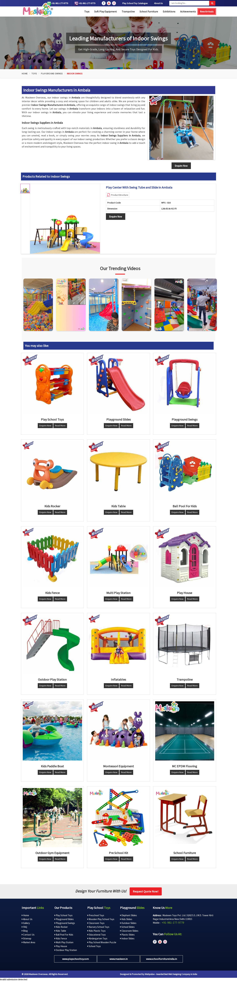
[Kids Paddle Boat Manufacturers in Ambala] (52, 731)
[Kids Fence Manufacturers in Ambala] (52, 557)
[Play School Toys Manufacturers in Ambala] (52, 384)
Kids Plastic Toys (97, 930)
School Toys (94, 946)
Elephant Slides (129, 915)
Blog (25, 930)
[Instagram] (38, 305)
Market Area (29, 942)
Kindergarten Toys (97, 938)
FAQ (25, 926)
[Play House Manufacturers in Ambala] (184, 557)
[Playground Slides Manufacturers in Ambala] (118, 384)
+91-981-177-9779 (59, 3)
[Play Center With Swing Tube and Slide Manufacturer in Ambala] (65, 219)
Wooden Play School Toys (101, 919)
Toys (86, 11)
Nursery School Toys (98, 926)
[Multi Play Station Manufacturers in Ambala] (118, 557)
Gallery (26, 923)
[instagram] (114, 3)
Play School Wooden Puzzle (102, 942)
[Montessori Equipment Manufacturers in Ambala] (118, 731)
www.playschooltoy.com (75, 958)
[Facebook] (104, 3)
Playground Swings (52, 73)
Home (25, 73)
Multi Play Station (64, 942)
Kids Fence (61, 938)
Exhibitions (169, 11)
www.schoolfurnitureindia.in (161, 958)
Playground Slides (64, 919)
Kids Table (60, 930)
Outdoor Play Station (66, 950)
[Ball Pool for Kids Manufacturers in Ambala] (184, 470)
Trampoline (128, 11)
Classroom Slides (129, 930)
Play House (61, 946)
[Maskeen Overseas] (37, 10)
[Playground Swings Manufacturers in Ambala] (184, 384)
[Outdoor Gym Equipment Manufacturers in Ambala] (52, 817)
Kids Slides (126, 919)
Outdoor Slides (128, 923)
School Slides (128, 926)
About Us (158, 3)
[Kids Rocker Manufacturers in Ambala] (52, 470)
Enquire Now (115, 216)
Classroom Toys (96, 923)
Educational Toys (97, 934)
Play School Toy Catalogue (135, 3)
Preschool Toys (96, 915)
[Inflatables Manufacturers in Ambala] (118, 644)
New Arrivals (207, 11)
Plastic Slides (128, 934)
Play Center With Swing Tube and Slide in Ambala (139, 187)
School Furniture (149, 11)
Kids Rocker (61, 926)
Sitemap (27, 938)
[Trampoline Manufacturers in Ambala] (184, 644)
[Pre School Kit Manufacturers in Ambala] (118, 817)
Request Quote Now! (145, 891)
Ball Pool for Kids (64, 934)
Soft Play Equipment (105, 11)
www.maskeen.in (118, 958)
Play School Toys (64, 915)
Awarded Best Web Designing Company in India (176, 974)
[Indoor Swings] (181, 128)
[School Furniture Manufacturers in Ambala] (184, 817)
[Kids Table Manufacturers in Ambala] (118, 470)
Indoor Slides (127, 938)
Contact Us (29, 934)
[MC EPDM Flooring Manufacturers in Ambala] (184, 731)
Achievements (188, 11)
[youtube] (109, 3)
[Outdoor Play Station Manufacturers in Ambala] (52, 644)
